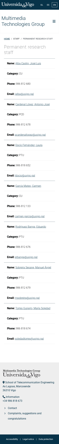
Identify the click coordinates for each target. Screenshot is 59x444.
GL (41, 5)
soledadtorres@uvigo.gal (29, 338)
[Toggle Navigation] (54, 21)
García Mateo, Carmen (28, 185)
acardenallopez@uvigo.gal (30, 134)
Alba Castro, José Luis (28, 63)
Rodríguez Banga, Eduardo (30, 226)
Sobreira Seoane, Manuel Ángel (33, 267)
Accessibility (12, 439)
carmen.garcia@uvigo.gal (30, 216)
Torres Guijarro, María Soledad (32, 308)
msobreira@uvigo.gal (27, 297)
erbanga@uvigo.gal (26, 257)
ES (48, 5)
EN (54, 5)
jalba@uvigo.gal (24, 94)
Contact (12, 408)
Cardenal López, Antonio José (32, 104)
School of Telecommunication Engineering (29, 382)
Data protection (46, 439)
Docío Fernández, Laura (28, 145)
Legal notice (28, 439)
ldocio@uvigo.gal (25, 175)
